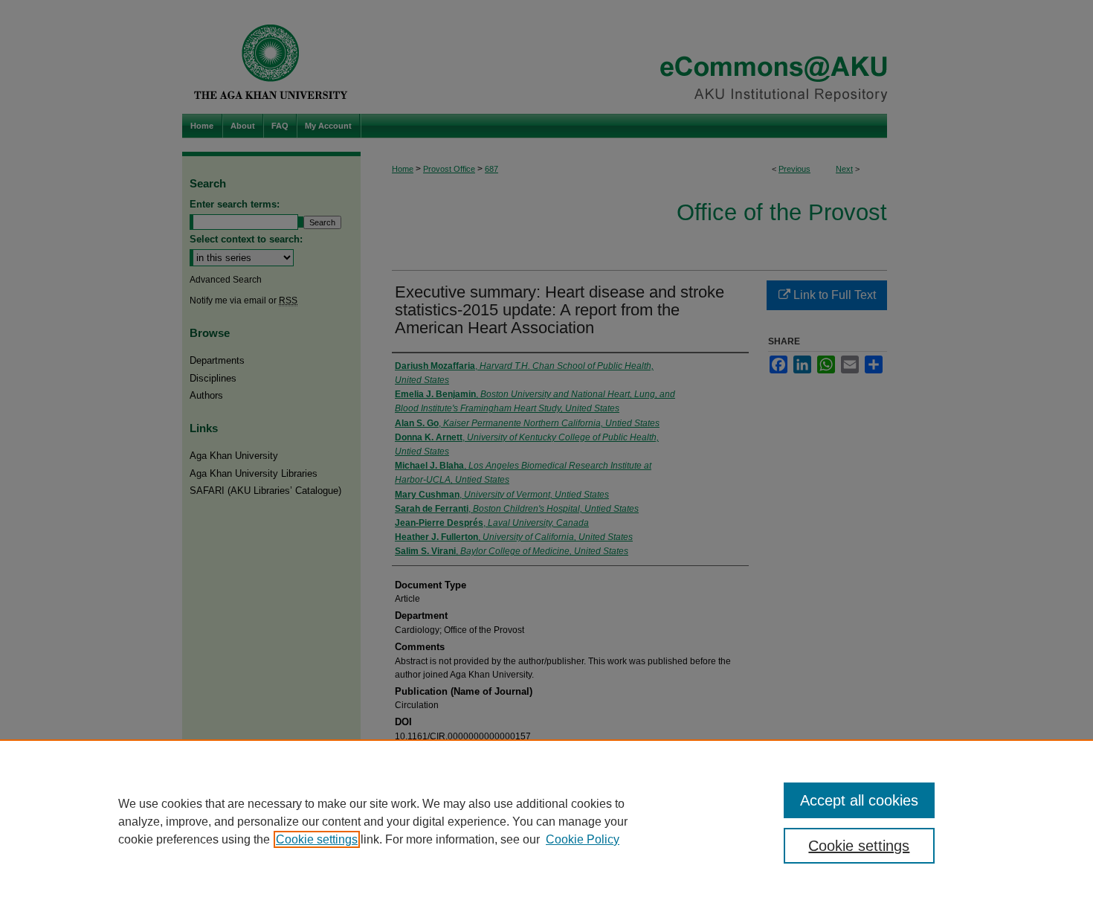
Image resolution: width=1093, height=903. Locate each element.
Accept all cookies (859, 800)
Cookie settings (317, 839)
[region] (546, 821)
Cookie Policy (582, 839)
